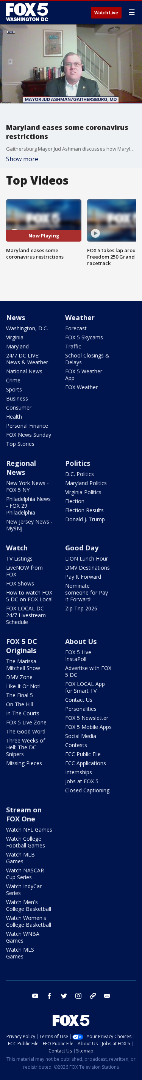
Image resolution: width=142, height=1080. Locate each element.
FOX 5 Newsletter (86, 717)
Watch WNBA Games (22, 937)
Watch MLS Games (20, 953)
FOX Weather (81, 387)
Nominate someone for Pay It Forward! (86, 592)
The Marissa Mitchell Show (23, 665)
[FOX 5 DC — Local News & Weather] (28, 12)
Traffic (73, 346)
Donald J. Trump (85, 519)
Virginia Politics (83, 492)
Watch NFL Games (29, 829)
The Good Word (25, 731)
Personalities (81, 708)
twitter (64, 996)
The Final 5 (19, 695)
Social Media (80, 736)
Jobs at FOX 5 (81, 781)
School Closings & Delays (87, 359)
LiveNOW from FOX (24, 571)
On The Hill (19, 704)
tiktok (93, 996)
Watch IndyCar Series (24, 890)
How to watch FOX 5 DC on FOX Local (29, 596)
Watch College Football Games (25, 842)
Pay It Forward (83, 576)
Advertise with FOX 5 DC (88, 671)
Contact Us (78, 699)
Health (14, 416)
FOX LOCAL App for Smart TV (85, 687)
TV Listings (19, 558)
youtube (35, 996)
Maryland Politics (86, 483)
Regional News (21, 468)
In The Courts (22, 713)
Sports (14, 389)
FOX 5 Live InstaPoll (78, 655)
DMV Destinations (87, 567)
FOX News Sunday (28, 434)
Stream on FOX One (24, 814)
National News (24, 371)
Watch (17, 547)
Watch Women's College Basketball (28, 921)
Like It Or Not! (23, 686)
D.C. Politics (79, 474)
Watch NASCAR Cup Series (25, 874)
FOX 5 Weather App (83, 375)
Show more (22, 159)
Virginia (14, 337)
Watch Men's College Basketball (28, 905)
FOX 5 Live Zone (26, 722)
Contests (76, 745)
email (107, 996)
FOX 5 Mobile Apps (88, 726)
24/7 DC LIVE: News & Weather (27, 359)
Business (17, 398)
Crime (13, 380)
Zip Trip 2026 (81, 608)
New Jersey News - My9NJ (29, 525)
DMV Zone (19, 677)
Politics (77, 463)
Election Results (84, 510)
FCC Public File (83, 754)
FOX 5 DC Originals (21, 646)
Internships (78, 772)
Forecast (76, 328)
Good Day (81, 547)
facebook (50, 996)
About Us (81, 641)
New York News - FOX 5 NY (27, 486)
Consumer (18, 407)
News (15, 317)
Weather (80, 317)
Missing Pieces (24, 763)
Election (74, 501)
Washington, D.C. (27, 328)
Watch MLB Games (20, 858)
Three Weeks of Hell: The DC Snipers (25, 747)
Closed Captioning (87, 790)
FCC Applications (85, 763)
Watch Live (106, 12)
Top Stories (20, 443)
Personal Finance (27, 425)
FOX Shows (20, 583)
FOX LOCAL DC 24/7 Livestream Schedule (26, 615)
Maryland (17, 346)
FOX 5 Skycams (84, 337)
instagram (78, 996)
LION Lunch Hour (86, 558)
